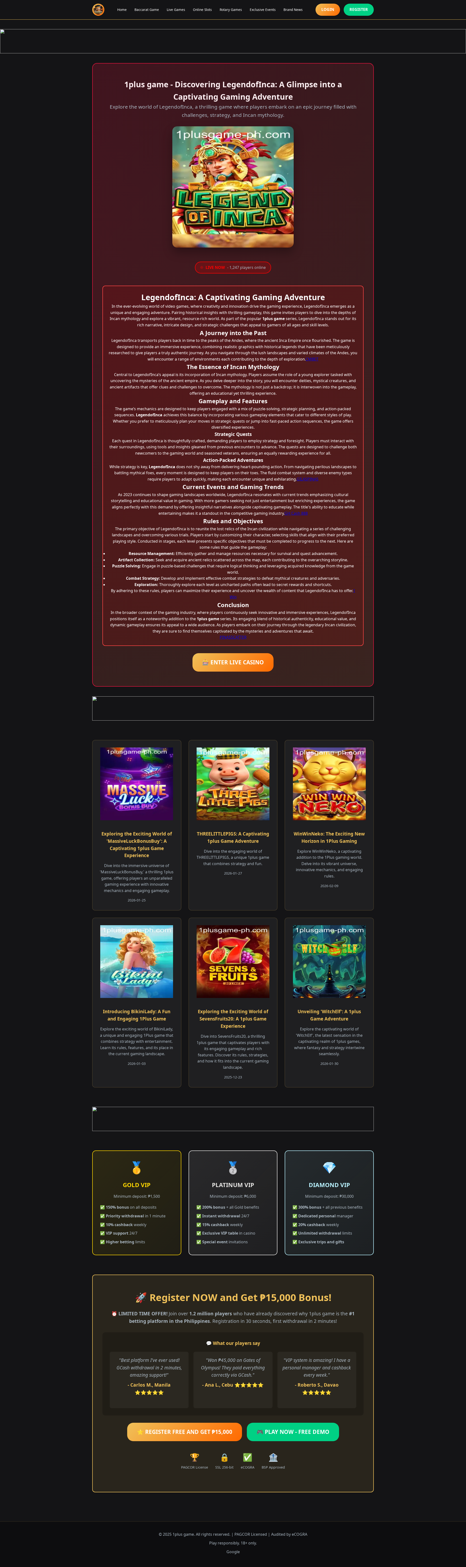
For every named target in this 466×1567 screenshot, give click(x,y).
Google (233, 1551)
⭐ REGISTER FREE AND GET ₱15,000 (184, 1432)
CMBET (312, 359)
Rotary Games (231, 9)
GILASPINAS (307, 479)
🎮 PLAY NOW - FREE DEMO (293, 1432)
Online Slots (202, 9)
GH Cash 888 (296, 513)
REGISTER (359, 9)
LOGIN (327, 9)
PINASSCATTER (233, 637)
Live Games (176, 9)
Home (122, 9)
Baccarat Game (146, 9)
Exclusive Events (263, 9)
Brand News (293, 9)
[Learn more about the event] (233, 41)
